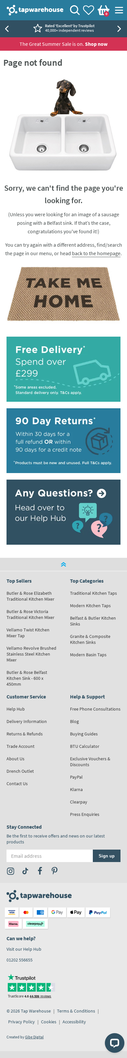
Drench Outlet (20, 771)
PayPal (76, 777)
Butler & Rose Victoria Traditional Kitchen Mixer (30, 614)
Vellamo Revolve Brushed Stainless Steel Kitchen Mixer (31, 654)
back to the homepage (96, 253)
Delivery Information (27, 721)
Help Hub (16, 709)
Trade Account (21, 746)
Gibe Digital (34, 1036)
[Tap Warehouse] (63, 293)
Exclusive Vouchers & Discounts (90, 761)
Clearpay (78, 802)
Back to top (63, 564)
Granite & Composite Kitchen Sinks (90, 639)
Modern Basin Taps (88, 655)
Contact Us (17, 783)
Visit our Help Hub (24, 949)
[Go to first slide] (120, 29)
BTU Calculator (84, 746)
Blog (74, 721)
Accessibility (74, 1022)
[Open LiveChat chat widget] (114, 1043)
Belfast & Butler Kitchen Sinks (93, 621)
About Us (15, 759)
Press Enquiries (84, 814)
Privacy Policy (21, 1022)
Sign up (107, 855)
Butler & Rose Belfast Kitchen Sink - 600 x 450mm (27, 678)
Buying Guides (84, 734)
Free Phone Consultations (95, 709)
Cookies (48, 1022)
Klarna (76, 789)
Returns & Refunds (25, 734)
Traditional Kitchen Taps (93, 593)
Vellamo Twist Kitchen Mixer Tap (28, 633)
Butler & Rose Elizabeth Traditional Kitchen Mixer (30, 596)
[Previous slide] (6, 29)
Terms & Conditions (76, 1011)
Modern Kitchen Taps (90, 605)
